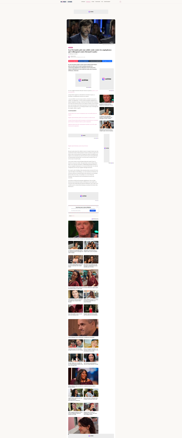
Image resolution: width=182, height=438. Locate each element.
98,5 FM (73, 215)
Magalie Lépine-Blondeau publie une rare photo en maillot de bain (81, 117)
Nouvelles (70, 47)
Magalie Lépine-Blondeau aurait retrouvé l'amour (78, 145)
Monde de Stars (73, 56)
